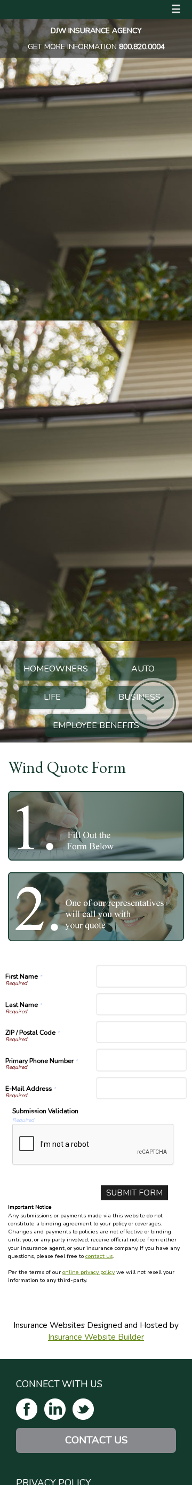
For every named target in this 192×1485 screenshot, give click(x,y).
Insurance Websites (49, 1325)
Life (52, 697)
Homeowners (55, 669)
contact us (99, 1256)
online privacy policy (88, 1272)
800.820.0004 (142, 47)
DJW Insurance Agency (96, 31)
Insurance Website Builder (96, 1336)
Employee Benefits (96, 725)
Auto (143, 669)
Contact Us (96, 1440)
